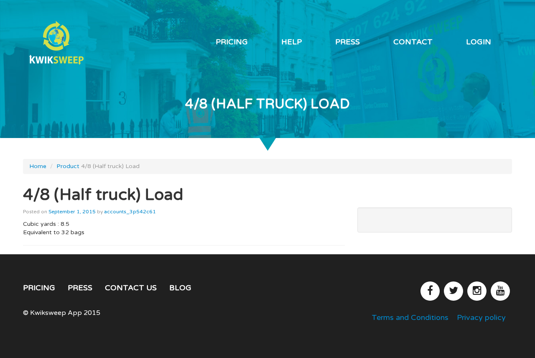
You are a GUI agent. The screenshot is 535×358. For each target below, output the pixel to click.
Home (37, 166)
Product (67, 166)
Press (347, 41)
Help (291, 41)
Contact (413, 41)
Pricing (232, 41)
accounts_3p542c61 (130, 212)
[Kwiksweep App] (79, 42)
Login (478, 41)
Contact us (131, 287)
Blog (180, 287)
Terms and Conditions (410, 317)
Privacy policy (481, 317)
